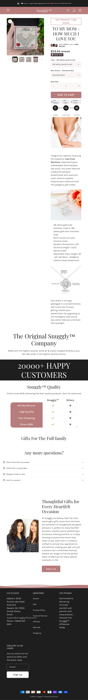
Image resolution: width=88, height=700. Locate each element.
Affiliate (36, 621)
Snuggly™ (40, 696)
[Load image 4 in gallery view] (35, 59)
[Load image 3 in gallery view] (28, 59)
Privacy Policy (39, 610)
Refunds (36, 627)
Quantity (54, 82)
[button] (68, 10)
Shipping (37, 633)
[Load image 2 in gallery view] (22, 59)
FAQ (34, 604)
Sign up (17, 674)
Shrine (55, 696)
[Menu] (8, 10)
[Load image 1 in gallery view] (15, 59)
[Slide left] (9, 59)
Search (36, 598)
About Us (51, 569)
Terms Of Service (40, 616)
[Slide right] (41, 59)
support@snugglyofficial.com (21, 618)
